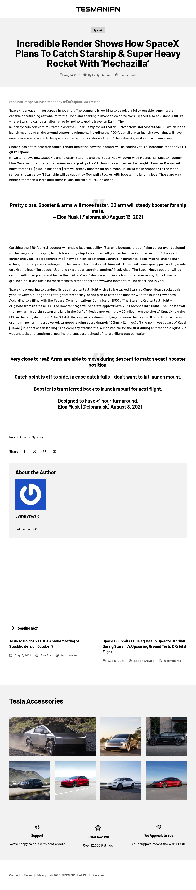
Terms (28, 875)
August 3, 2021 (126, 406)
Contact (14, 875)
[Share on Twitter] (34, 451)
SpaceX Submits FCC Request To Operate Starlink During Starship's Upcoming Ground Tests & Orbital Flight (144, 646)
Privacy (41, 875)
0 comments (128, 75)
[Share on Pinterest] (44, 451)
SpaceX (98, 30)
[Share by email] (54, 451)
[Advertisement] (98, 572)
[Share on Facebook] (24, 451)
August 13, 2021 (126, 217)
